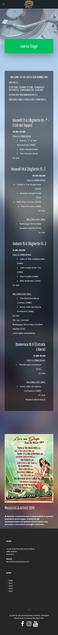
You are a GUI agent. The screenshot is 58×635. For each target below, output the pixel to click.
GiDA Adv (39, 618)
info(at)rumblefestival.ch (17, 561)
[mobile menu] (3, 4)
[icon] (35, 624)
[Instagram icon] (29, 624)
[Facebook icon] (22, 624)
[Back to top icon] (29, 610)
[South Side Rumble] (29, 4)
